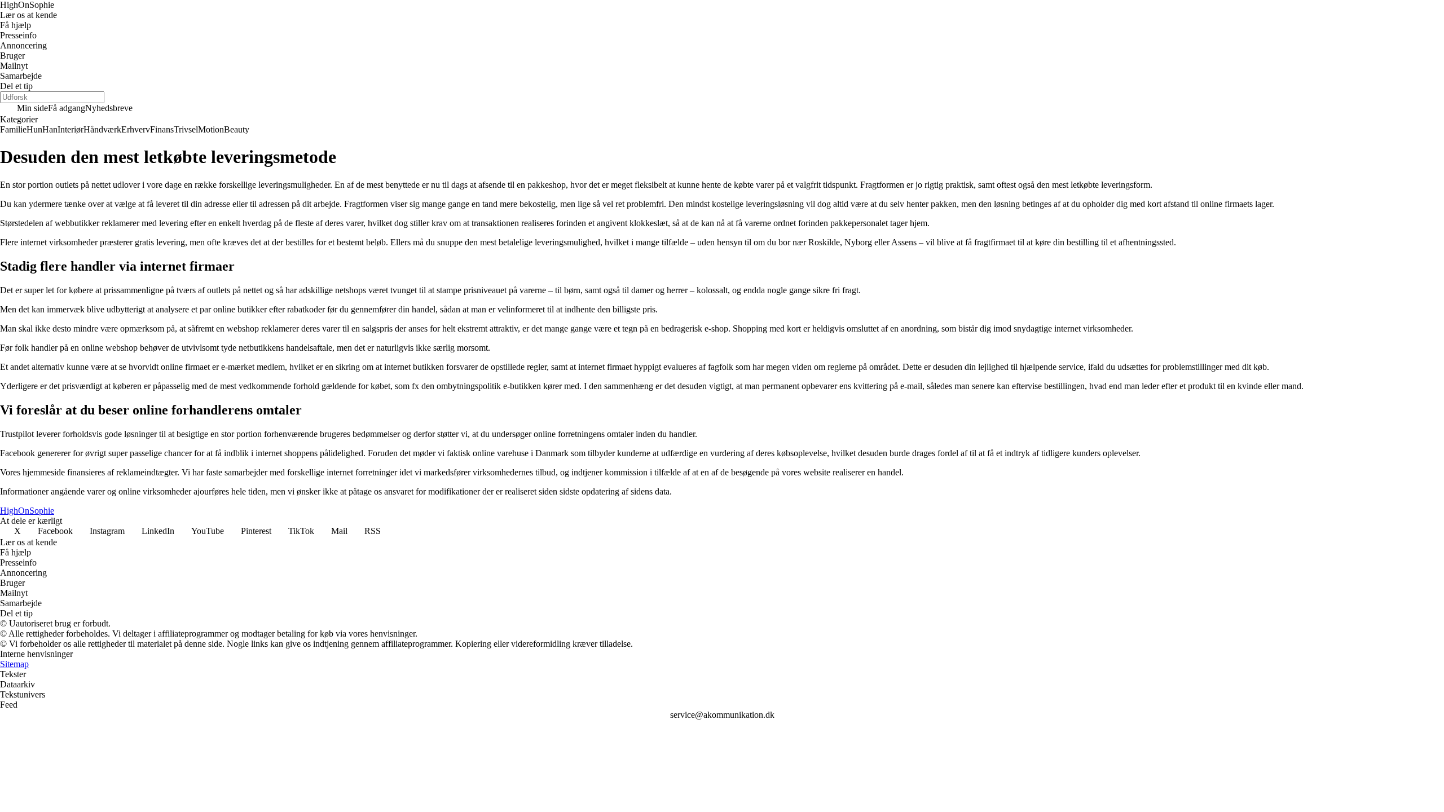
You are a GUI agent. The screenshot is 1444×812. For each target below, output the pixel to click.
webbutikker (77, 223)
